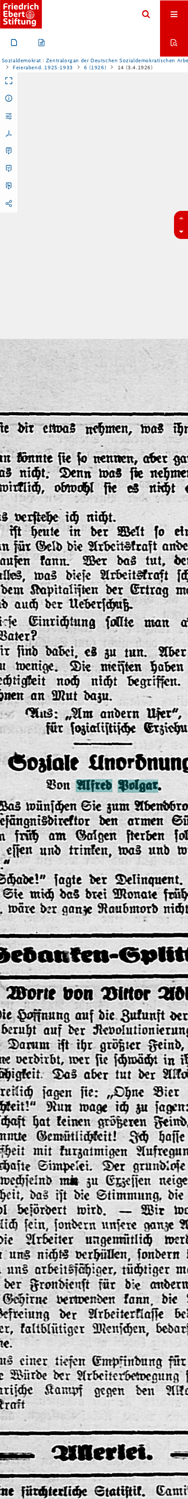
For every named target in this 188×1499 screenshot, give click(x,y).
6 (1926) (95, 67)
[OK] (146, 14)
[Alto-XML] (8, 169)
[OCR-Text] (8, 151)
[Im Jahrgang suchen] (174, 42)
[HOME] (21, 14)
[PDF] (8, 133)
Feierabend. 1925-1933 (43, 67)
